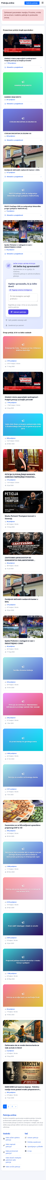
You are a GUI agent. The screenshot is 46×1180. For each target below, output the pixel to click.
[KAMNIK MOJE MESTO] (23, 89)
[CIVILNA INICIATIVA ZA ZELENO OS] (23, 126)
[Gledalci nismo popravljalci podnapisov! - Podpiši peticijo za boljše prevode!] (23, 52)
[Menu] (42, 3)
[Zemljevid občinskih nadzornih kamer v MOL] (23, 162)
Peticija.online (7, 3)
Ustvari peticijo (19, 312)
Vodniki (6, 1133)
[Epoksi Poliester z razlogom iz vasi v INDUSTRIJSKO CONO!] (23, 238)
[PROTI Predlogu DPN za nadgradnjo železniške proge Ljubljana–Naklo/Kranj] (23, 200)
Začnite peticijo (32, 3)
